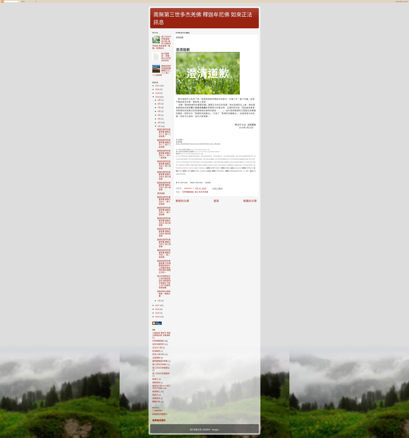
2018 (157, 97)
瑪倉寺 (178, 153)
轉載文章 (156, 402)
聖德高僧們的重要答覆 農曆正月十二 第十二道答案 (164, 143)
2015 (157, 313)
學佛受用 (156, 398)
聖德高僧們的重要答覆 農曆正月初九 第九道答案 (164, 175)
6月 (159, 111)
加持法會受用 (158, 344)
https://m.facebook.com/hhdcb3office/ (207, 151)
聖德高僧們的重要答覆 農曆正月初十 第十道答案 (164, 164)
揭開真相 (156, 383)
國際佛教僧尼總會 (160, 361)
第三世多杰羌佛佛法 (161, 368)
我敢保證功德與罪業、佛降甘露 (164, 293)
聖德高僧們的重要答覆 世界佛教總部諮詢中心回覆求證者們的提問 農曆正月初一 (164, 267)
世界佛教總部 (188, 192)
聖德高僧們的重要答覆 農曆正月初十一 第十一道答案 (164, 154)
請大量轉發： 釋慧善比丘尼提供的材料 (166, 57)
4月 (159, 119)
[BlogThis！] (215, 189)
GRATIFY (158, 411)
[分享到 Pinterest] (221, 189)
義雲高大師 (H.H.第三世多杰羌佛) (161, 387)
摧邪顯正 (156, 391)
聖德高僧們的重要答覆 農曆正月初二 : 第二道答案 (164, 253)
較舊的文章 (250, 200)
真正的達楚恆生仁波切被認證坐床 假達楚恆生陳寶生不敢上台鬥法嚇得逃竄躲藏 (164, 282)
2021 (157, 86)
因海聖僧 (156, 351)
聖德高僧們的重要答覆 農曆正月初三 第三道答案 (164, 243)
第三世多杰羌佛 (182, 182)
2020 (157, 89)
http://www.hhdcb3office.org (200, 149)
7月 (159, 108)
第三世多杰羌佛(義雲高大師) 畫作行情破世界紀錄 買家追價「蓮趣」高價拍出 (161, 42)
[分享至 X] (217, 189)
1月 (159, 301)
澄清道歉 (183, 50)
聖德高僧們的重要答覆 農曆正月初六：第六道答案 (164, 211)
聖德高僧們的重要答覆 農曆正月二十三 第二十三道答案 (161, 70)
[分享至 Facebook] (219, 189)
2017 (157, 305)
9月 (159, 100)
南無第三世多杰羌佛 (196, 182)
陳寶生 (155, 379)
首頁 (216, 200)
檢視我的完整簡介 (160, 414)
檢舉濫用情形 (159, 420)
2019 (157, 93)
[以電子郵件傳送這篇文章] (213, 189)
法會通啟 (156, 358)
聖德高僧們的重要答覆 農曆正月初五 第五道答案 (164, 221)
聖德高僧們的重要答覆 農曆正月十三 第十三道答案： (164, 133)
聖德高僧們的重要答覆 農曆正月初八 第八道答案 (164, 186)
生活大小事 (157, 348)
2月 (159, 126)
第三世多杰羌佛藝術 (161, 373)
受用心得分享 (158, 354)
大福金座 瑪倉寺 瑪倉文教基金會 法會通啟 (161, 334)
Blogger (215, 430)
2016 (157, 309)
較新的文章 (182, 200)
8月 (159, 104)
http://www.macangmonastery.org (192, 153)
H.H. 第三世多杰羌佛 (183, 149)
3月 (159, 123)
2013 (157, 317)
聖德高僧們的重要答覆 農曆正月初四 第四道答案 (164, 232)
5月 (159, 115)
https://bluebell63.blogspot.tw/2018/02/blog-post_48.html (198, 144)
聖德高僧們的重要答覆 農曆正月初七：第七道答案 (164, 200)
